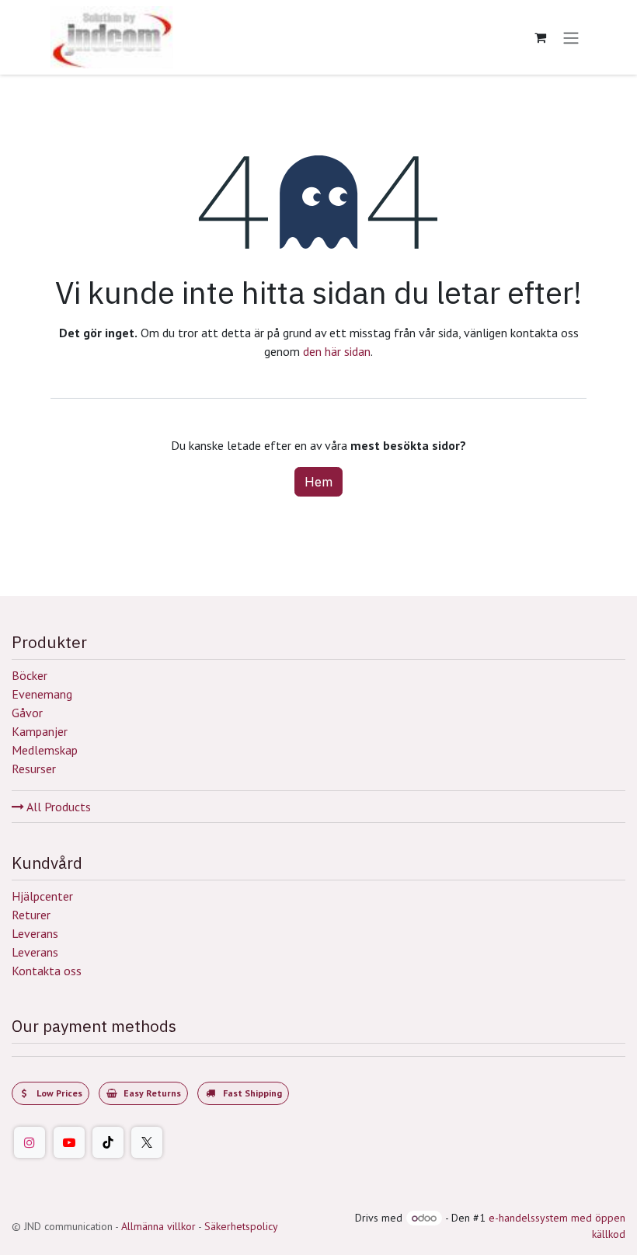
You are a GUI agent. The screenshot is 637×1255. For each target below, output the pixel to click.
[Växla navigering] (571, 37)
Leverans (35, 933)
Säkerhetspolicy (241, 1226)
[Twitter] (146, 1142)
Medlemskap (45, 750)
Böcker (29, 675)
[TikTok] (108, 1142)
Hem (318, 482)
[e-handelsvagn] (539, 37)
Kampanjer (40, 731)
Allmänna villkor (158, 1226)
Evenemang (42, 694)
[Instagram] (29, 1142)
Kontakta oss (47, 970)
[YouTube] (69, 1142)
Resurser (34, 768)
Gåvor (27, 712)
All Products (57, 806)
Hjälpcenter (42, 896)
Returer (31, 914)
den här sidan (337, 351)
